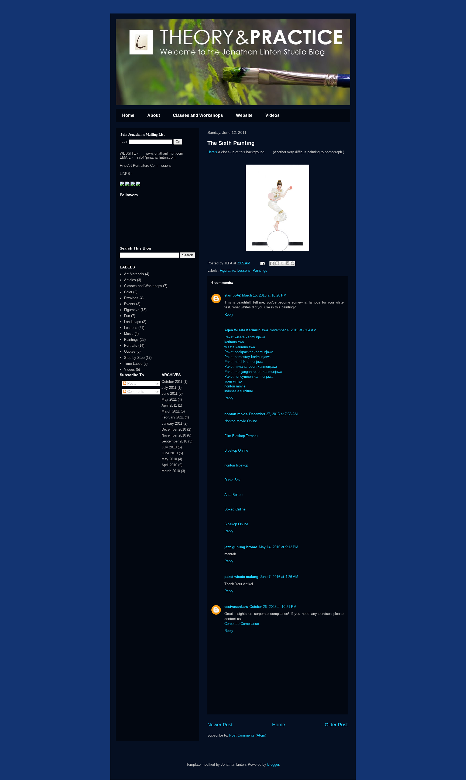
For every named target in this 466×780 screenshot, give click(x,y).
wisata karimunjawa (239, 347)
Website (244, 115)
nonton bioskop (236, 465)
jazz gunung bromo (240, 547)
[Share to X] (282, 263)
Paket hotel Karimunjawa (243, 362)
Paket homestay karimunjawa (247, 357)
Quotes (129, 351)
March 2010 (171, 471)
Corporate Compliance (241, 624)
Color (128, 292)
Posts (131, 384)
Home (128, 115)
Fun (127, 316)
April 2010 (169, 465)
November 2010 (174, 435)
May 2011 (169, 399)
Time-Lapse (133, 364)
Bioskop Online (236, 450)
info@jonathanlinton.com (156, 157)
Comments (135, 392)
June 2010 (170, 453)
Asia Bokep (233, 495)
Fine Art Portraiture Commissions (146, 166)
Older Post (336, 724)
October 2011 (172, 382)
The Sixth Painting (231, 143)
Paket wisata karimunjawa (244, 337)
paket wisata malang (241, 577)
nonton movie (234, 386)
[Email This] (272, 263)
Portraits (130, 345)
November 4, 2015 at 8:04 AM (293, 330)
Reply (228, 314)
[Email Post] (262, 263)
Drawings (131, 298)
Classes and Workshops (198, 115)
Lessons (244, 270)
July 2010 (169, 447)
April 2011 (169, 405)
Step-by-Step (134, 358)
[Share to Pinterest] (292, 263)
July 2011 (169, 388)
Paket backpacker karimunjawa (248, 352)
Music (128, 334)
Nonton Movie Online (240, 421)
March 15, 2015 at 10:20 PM (264, 295)
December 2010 (174, 429)
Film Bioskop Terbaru (241, 436)
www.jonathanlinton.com (164, 153)
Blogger (273, 764)
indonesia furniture (238, 391)
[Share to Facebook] (287, 263)
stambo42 (232, 295)
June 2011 (169, 393)
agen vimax (233, 381)
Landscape (132, 322)
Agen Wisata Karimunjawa (246, 330)
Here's (212, 152)
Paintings (260, 270)
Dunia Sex (232, 480)
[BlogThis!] (277, 263)
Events (129, 304)
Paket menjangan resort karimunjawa (253, 372)
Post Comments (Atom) (247, 735)
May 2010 (169, 459)
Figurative (227, 270)
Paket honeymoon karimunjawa (248, 376)
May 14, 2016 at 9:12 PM (278, 547)
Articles (130, 280)
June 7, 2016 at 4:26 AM (279, 577)
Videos (272, 115)
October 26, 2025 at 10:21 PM (272, 607)
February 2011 (173, 417)
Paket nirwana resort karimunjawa (250, 367)
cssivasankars (236, 607)
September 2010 (174, 441)
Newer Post (219, 724)
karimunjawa (234, 342)
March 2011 (171, 411)
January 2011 (172, 423)
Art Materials (134, 274)
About (153, 115)
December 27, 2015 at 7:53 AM (273, 414)
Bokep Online (234, 509)
